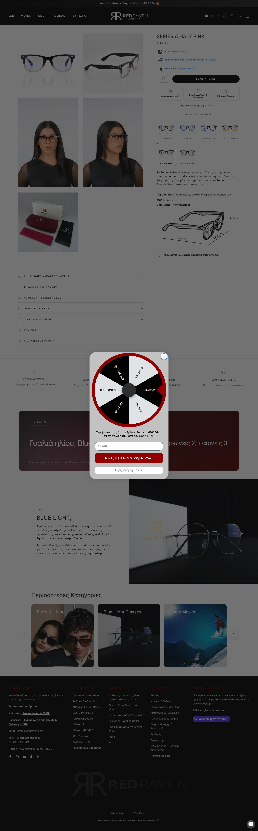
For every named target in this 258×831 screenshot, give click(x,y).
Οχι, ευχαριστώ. (129, 470)
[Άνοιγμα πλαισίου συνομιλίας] (251, 824)
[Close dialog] (164, 357)
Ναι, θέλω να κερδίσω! (129, 458)
